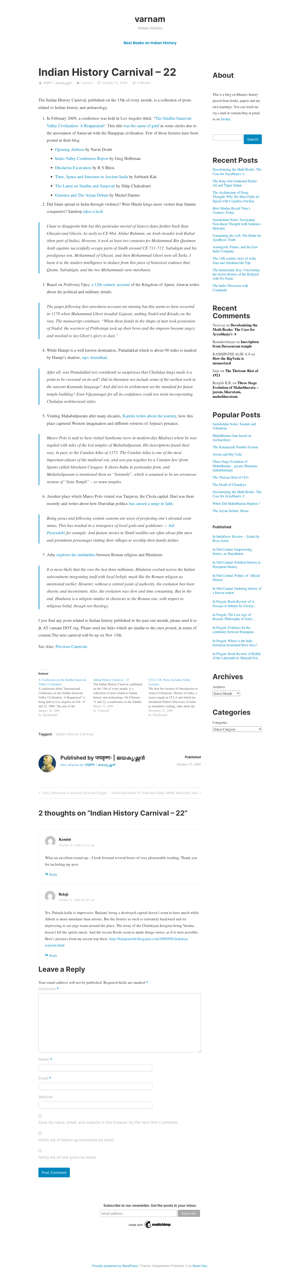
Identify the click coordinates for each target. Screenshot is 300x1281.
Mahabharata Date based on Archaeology (232, 437)
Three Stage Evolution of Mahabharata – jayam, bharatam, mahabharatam (235, 389)
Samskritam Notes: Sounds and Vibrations (234, 426)
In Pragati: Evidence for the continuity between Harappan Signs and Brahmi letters (233, 629)
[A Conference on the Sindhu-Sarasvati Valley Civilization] (66, 697)
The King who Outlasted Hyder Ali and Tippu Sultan (235, 183)
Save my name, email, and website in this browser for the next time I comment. (108, 1122)
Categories (220, 722)
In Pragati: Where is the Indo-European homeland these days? (235, 643)
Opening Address (69, 149)
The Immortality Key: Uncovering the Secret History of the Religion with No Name (236, 274)
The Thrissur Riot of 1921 (235, 373)
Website (45, 1097)
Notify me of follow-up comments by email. (76, 1140)
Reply (53, 874)
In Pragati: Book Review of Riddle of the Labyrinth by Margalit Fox (237, 655)
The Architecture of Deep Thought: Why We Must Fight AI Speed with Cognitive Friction (236, 196)
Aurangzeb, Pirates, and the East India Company (235, 248)
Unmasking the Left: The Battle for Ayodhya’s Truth (237, 237)
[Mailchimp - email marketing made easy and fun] (150, 1228)
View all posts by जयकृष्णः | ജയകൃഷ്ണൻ (87, 764)
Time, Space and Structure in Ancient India (91, 176)
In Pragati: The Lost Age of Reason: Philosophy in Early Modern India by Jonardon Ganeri (236, 616)
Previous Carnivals (71, 646)
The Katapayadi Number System (235, 447)
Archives (219, 686)
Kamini (65, 839)
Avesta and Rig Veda (227, 454)
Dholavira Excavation (73, 167)
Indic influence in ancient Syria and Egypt (74, 794)
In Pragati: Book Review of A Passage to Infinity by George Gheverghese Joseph (233, 603)
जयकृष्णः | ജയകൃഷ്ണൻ (57, 83)
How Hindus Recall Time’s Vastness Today (231, 210)
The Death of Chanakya (229, 484)
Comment (48, 989)
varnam (150, 19)
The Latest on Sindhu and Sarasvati (85, 185)
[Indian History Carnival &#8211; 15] (120, 695)
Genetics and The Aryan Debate (81, 195)
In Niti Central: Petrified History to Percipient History (237, 564)
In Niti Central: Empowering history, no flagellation (232, 551)
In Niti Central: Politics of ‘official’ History (237, 577)
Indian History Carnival (74, 734)
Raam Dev (200, 1266)
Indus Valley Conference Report (81, 158)
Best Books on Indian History (150, 43)
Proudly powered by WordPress (114, 1266)
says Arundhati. (95, 357)
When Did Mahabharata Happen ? (236, 503)
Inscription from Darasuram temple (236, 344)
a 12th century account (111, 284)
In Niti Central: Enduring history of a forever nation (237, 590)
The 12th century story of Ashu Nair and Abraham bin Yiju (234, 260)
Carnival (86, 83)
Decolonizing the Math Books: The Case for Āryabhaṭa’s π (237, 171)
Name (45, 1059)
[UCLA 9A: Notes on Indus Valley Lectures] (176, 697)
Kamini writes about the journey (149, 415)
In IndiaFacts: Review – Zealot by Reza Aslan (236, 538)
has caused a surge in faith (151, 503)
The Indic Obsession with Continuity (230, 287)
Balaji (63, 894)
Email (44, 1078)
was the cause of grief (141, 125)
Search (252, 139)
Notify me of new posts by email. (67, 1157)
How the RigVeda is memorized (228, 360)
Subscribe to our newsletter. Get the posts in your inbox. (150, 1205)
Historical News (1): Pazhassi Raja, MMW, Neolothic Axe (155, 794)
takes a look (93, 211)
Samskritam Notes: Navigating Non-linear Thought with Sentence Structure (237, 223)
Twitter (225, 119)
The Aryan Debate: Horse (231, 510)
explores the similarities (75, 554)
